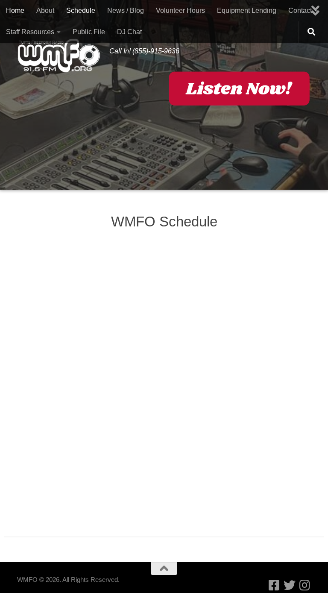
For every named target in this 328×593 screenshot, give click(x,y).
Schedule (80, 10)
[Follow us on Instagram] (305, 585)
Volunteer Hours (180, 10)
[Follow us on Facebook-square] (274, 585)
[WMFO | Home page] (59, 55)
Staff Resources (30, 31)
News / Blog (125, 10)
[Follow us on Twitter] (290, 585)
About (45, 10)
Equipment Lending (246, 10)
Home (15, 10)
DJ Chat (129, 31)
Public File (89, 31)
